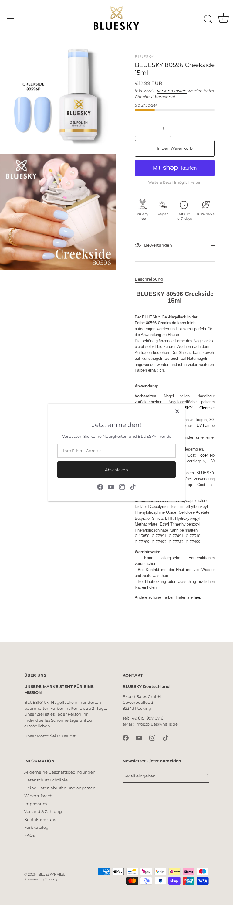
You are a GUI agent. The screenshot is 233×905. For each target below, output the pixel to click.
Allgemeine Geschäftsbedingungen (60, 772)
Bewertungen (157, 245)
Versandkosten (172, 90)
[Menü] (10, 18)
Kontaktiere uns (40, 819)
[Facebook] (100, 486)
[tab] (152, 279)
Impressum (35, 803)
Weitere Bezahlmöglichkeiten (174, 182)
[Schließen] (177, 411)
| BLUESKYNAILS (50, 874)
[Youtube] (111, 486)
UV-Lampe (206, 425)
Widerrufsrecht (39, 795)
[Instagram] (122, 486)
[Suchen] (208, 19)
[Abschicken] (206, 776)
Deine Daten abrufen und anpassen (60, 787)
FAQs (29, 835)
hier (197, 597)
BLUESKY (144, 56)
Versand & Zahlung (43, 811)
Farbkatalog (36, 827)
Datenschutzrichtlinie (46, 779)
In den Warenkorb (175, 148)
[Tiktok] (133, 486)
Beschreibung (149, 279)
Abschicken (116, 469)
